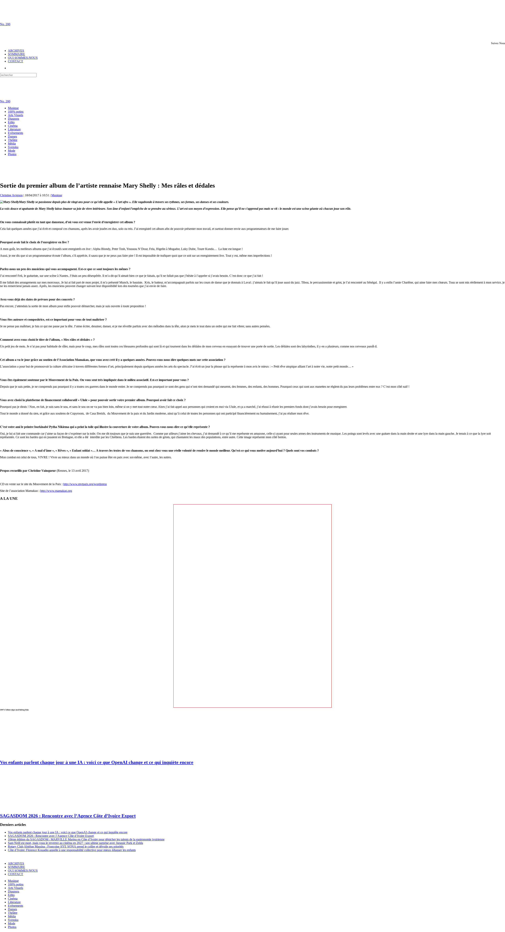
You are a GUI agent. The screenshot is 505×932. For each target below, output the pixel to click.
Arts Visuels (15, 115)
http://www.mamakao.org (56, 490)
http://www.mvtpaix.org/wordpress (85, 484)
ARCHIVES (16, 50)
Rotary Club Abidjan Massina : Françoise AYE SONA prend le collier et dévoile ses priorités (65, 846)
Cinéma (13, 125)
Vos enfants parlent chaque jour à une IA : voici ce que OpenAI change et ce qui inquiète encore (96, 762)
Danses (12, 136)
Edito (11, 122)
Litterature (14, 129)
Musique (13, 108)
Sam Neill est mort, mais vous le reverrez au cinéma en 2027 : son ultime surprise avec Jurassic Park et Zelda (75, 843)
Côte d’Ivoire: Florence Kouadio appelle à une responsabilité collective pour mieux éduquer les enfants (72, 850)
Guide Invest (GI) (73, 856)
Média (12, 143)
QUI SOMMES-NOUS (23, 57)
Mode (11, 150)
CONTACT (15, 61)
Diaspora (13, 118)
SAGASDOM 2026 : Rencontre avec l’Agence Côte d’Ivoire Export (68, 815)
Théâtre (12, 140)
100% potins (15, 111)
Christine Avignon (11, 195)
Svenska (13, 147)
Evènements (15, 133)
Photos (12, 154)
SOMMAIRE (16, 54)
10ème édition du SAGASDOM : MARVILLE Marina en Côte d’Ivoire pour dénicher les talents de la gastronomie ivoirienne (86, 839)
